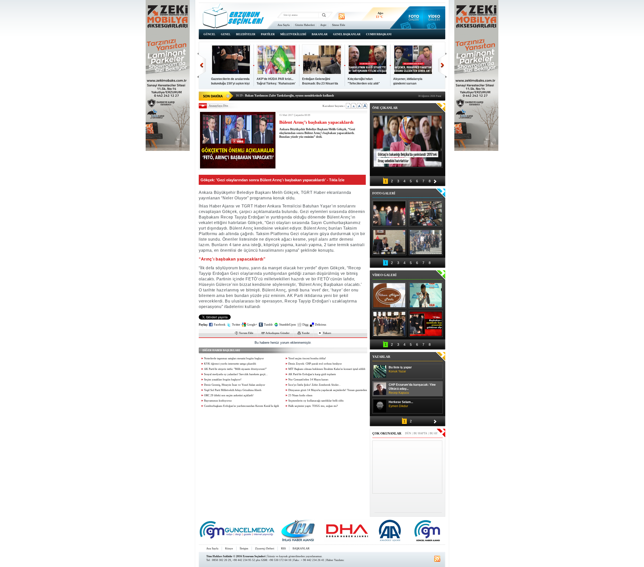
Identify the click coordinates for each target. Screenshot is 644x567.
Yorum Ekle (246, 332)
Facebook (219, 324)
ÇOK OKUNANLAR (386, 433)
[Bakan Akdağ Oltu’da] (389, 242)
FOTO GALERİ (383, 193)
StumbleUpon (287, 324)
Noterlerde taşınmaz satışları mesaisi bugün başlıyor (234, 358)
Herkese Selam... (401, 404)
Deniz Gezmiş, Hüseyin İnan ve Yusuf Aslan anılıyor (234, 384)
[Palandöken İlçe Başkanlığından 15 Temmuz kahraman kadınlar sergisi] (426, 242)
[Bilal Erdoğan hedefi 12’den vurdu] (389, 324)
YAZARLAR (381, 357)
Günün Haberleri (305, 24)
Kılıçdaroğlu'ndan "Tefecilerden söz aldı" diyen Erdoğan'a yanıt (364, 83)
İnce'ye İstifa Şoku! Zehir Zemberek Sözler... (314, 384)
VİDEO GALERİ (384, 275)
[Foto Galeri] (412, 17)
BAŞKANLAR (301, 548)
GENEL (225, 34)
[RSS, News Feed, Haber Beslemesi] (342, 16)
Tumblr (268, 324)
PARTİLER (268, 34)
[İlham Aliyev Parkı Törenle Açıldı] (389, 295)
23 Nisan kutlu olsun (300, 395)
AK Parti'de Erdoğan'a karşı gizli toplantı (312, 374)
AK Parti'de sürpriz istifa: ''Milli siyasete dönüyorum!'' (235, 369)
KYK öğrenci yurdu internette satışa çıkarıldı (230, 363)
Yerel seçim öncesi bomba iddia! (307, 358)
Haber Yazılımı (335, 559)
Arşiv (323, 24)
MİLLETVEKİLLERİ (293, 34)
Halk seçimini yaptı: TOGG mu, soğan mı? (313, 406)
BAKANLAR (320, 34)
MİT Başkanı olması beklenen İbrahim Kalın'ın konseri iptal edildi (326, 369)
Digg (305, 324)
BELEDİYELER (245, 34)
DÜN (408, 433)
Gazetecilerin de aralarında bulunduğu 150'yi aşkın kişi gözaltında (230, 83)
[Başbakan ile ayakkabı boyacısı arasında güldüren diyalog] (426, 324)
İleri (442, 65)
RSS (283, 548)
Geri (201, 65)
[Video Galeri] (434, 17)
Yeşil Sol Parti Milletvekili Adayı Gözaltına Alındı (232, 390)
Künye (229, 548)
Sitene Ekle (338, 24)
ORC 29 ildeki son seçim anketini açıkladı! (229, 395)
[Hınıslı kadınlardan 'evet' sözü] (389, 213)
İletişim (244, 548)
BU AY (434, 433)
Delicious (320, 324)
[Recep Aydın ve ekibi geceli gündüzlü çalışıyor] (426, 213)
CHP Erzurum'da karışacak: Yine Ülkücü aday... (412, 389)
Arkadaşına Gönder (277, 332)
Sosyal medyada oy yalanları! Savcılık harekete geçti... (236, 374)
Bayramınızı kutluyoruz (218, 400)
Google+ (252, 324)
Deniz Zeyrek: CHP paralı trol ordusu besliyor (315, 363)
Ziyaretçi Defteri (264, 548)
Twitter (236, 324)
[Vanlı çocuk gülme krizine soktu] (426, 295)
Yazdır (306, 332)
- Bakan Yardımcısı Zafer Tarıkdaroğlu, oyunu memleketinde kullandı (285, 95)
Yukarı (327, 332)
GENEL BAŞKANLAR (346, 34)
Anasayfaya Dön (218, 105)
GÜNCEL (209, 34)
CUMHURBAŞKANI (378, 34)
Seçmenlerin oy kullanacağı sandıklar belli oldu (316, 400)
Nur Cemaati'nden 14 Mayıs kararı (308, 379)
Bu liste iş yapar (400, 369)
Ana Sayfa (283, 24)
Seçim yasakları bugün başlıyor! (223, 379)
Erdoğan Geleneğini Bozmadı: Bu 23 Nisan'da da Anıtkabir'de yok (320, 83)
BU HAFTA (420, 433)
